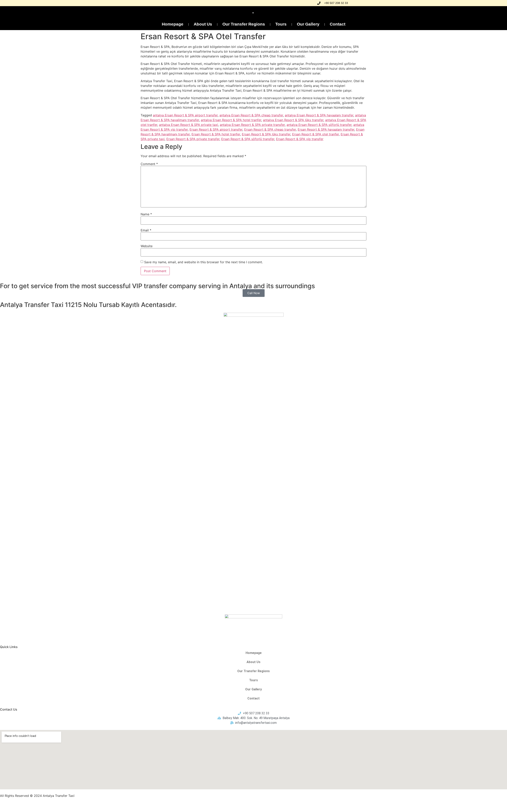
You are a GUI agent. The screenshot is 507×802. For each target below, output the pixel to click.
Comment (149, 163)
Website (146, 246)
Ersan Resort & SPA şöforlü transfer (247, 139)
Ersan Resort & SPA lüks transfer (266, 134)
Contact (337, 24)
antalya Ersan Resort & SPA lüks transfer (293, 120)
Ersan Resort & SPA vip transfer (299, 139)
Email (146, 230)
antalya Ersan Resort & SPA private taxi (188, 125)
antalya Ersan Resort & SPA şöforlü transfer (319, 125)
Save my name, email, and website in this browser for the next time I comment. (203, 262)
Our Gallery (308, 24)
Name (146, 214)
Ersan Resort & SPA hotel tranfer (216, 134)
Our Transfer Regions (243, 24)
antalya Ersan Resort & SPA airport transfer (185, 115)
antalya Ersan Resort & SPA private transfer (252, 125)
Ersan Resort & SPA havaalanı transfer (326, 129)
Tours (281, 24)
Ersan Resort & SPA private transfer (192, 139)
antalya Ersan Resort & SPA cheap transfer (251, 115)
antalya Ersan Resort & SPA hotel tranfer (231, 120)
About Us (203, 24)
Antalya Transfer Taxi (58, 796)
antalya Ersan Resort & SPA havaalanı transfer (319, 115)
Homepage (172, 24)
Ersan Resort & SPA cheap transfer (270, 129)
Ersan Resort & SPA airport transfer (216, 129)
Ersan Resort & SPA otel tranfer (315, 134)
